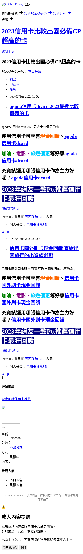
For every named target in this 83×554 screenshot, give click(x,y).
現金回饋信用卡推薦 (16, 399)
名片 (13, 89)
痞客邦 (29, 216)
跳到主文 (8, 51)
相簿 (13, 79)
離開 (23, 547)
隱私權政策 (71, 495)
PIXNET (18, 495)
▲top (5, 231)
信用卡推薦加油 (38, 224)
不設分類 (34, 71)
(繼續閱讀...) (10, 208)
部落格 (14, 84)
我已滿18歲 (10, 547)
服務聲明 (43, 499)
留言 (38, 216)
